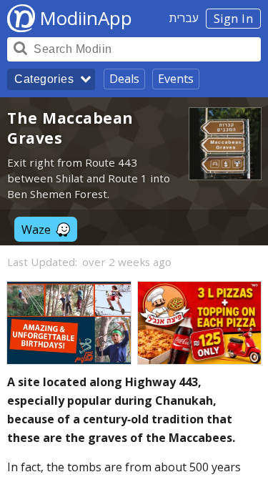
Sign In (234, 18)
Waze (36, 229)
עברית (184, 18)
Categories (44, 79)
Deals (124, 79)
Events (176, 79)
